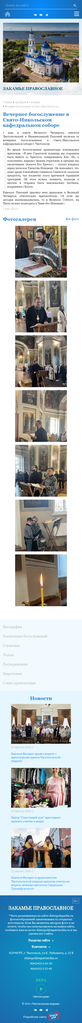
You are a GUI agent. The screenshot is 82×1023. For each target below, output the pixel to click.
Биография (12, 627)
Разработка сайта (34, 1016)
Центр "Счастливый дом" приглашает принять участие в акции (36, 819)
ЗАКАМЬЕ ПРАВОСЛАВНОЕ (33, 88)
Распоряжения (15, 664)
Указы (8, 655)
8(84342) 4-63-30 (41, 963)
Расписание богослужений (25, 636)
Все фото (72, 219)
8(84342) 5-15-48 (41, 968)
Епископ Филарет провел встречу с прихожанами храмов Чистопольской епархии (36, 757)
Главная (7, 102)
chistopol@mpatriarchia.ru (41, 958)
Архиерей (20, 102)
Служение (34, 102)
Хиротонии (12, 674)
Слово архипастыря (19, 683)
